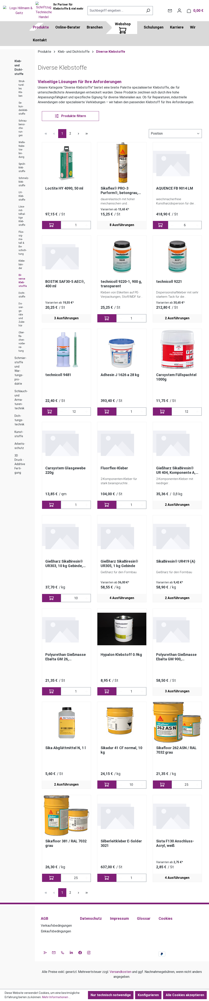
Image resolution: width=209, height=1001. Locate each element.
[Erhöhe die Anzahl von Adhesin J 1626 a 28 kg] (142, 411)
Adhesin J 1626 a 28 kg (120, 375)
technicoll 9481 (58, 375)
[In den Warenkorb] (51, 225)
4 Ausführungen (122, 598)
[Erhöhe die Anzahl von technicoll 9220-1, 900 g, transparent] (142, 318)
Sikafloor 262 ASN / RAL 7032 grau (176, 750)
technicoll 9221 (169, 281)
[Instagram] (88, 952)
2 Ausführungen (177, 318)
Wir (193, 27)
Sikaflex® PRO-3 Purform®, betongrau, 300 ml (119, 190)
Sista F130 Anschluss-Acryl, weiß (175, 843)
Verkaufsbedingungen (56, 925)
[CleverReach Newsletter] (45, 952)
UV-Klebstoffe (22, 196)
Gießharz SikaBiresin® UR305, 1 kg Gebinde (119, 563)
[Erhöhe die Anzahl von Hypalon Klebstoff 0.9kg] (142, 691)
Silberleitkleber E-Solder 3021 (121, 843)
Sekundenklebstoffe (23, 108)
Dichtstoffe (22, 295)
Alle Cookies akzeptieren (185, 995)
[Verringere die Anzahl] (65, 225)
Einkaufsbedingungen (56, 931)
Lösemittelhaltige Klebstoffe (22, 215)
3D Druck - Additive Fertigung (19, 464)
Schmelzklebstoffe (24, 182)
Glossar (143, 918)
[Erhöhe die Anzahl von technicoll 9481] (86, 411)
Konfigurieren (148, 995)
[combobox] (115, 10)
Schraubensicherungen (23, 128)
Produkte (41, 27)
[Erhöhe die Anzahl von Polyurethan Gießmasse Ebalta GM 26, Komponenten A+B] (86, 691)
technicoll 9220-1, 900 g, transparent (121, 283)
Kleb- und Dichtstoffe (18, 67)
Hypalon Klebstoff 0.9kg (121, 654)
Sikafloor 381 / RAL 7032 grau (66, 843)
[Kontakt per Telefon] (62, 952)
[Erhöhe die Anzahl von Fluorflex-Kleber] (142, 505)
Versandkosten (120, 972)
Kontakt (40, 40)
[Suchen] (148, 10)
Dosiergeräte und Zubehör (22, 314)
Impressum (119, 918)
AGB (44, 918)
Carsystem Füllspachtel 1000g (176, 377)
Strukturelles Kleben (22, 88)
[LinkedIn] (71, 952)
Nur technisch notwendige (111, 995)
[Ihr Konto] (179, 11)
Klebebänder (22, 264)
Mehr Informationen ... (56, 997)
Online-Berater (67, 27)
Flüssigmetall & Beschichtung (23, 242)
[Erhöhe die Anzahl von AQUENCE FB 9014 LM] (197, 225)
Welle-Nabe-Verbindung (22, 149)
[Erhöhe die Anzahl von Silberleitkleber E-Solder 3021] (142, 878)
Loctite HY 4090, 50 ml (64, 188)
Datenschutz (91, 918)
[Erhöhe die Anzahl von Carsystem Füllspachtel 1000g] (197, 411)
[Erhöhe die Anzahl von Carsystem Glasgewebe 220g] (86, 505)
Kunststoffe (18, 434)
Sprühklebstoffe (22, 167)
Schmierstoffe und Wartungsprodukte (20, 370)
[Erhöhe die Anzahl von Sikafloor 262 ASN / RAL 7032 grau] (197, 784)
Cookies (165, 918)
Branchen (95, 27)
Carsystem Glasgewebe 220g (65, 470)
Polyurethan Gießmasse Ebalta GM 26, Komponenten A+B (65, 656)
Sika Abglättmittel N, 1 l (65, 748)
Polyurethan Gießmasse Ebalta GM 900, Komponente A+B (176, 656)
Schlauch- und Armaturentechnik (21, 400)
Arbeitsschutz (19, 446)
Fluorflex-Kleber (114, 468)
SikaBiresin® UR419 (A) (175, 561)
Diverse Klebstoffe (23, 281)
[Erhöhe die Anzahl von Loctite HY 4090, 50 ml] (86, 225)
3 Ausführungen (66, 318)
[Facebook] (80, 952)
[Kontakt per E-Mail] (170, 11)
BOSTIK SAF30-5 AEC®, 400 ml (65, 283)
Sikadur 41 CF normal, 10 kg (121, 750)
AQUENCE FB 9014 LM (174, 188)
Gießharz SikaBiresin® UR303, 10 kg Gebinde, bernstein (64, 563)
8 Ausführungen (122, 225)
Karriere (176, 27)
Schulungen (153, 27)
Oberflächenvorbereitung (22, 341)
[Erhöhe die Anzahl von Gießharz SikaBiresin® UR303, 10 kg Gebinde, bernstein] (86, 598)
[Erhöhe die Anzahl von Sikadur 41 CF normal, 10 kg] (142, 784)
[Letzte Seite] (87, 133)
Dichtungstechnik (19, 420)
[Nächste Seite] (78, 133)
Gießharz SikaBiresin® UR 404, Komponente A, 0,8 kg (176, 470)
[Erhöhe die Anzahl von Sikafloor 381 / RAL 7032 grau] (86, 878)
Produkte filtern (73, 116)
